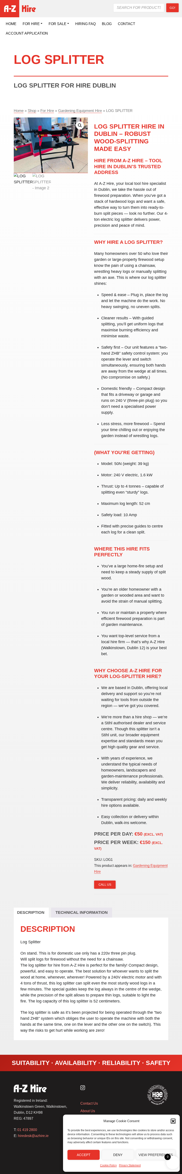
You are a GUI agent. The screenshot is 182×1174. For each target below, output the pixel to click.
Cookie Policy (108, 1165)
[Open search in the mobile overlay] (138, 7)
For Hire (31, 24)
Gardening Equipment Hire (80, 111)
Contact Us (89, 1103)
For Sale (57, 24)
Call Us (105, 884)
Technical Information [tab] (81, 912)
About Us (87, 1111)
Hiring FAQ (85, 24)
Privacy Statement (130, 1165)
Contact (126, 24)
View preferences (155, 1155)
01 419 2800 (27, 1130)
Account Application (27, 33)
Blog (107, 24)
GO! (172, 8)
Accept (83, 1155)
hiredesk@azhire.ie (33, 1136)
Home (11, 24)
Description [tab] (30, 912)
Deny (118, 1155)
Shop (32, 111)
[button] (173, 1121)
